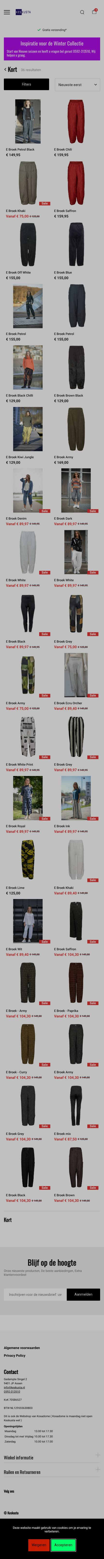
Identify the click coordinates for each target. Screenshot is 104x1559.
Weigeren (39, 1545)
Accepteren (63, 1545)
